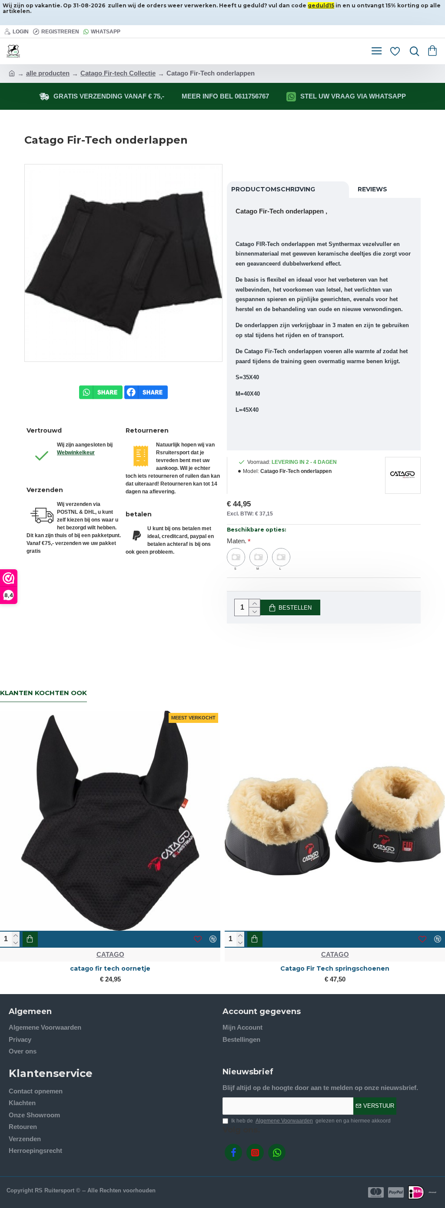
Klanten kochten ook (43, 693)
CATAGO (110, 954)
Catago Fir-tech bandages (335, 968)
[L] (281, 557)
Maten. (236, 541)
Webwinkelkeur (76, 453)
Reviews (372, 189)
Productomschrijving (273, 189)
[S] (236, 557)
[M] (258, 557)
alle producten (48, 73)
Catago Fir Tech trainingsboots (110, 968)
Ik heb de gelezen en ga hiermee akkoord (311, 1121)
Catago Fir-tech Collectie (118, 73)
